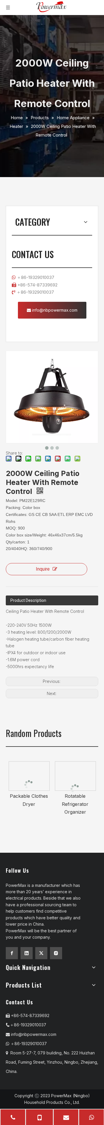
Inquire (43, 569)
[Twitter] (41, 953)
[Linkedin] (27, 953)
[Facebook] (12, 953)
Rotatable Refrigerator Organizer (75, 804)
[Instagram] (56, 953)
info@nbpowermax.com (54, 310)
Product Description (28, 600)
